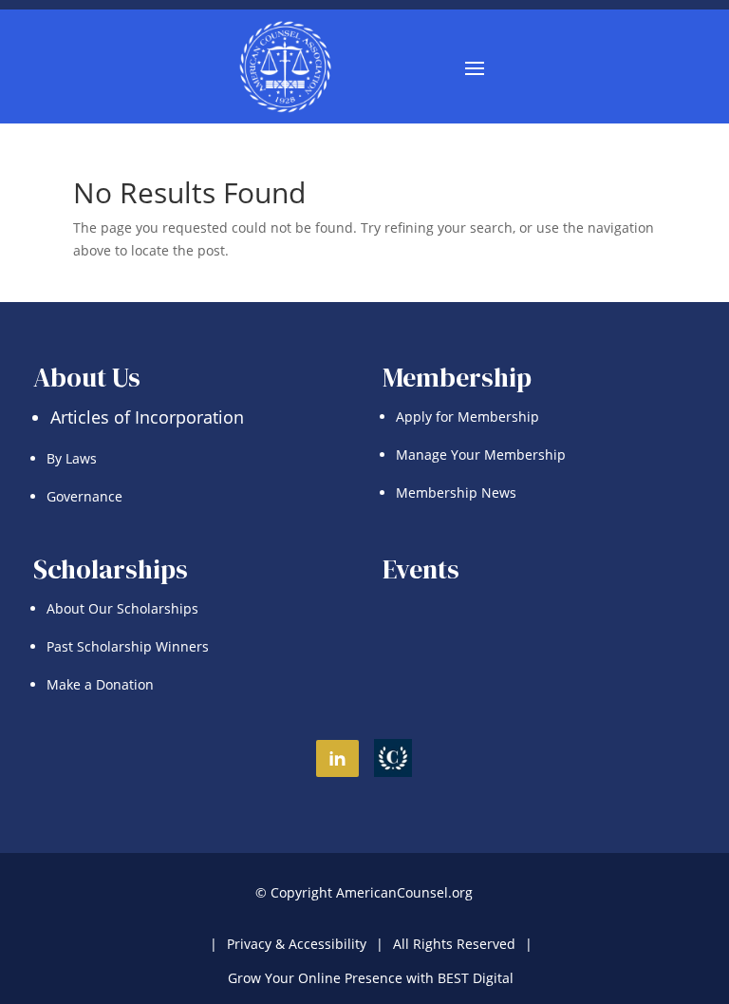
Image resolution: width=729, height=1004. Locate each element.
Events (421, 569)
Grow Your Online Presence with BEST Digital (371, 978)
